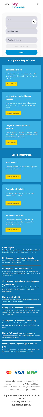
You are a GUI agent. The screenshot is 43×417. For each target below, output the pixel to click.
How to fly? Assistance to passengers (18, 333)
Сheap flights (8, 247)
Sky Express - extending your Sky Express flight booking (20, 283)
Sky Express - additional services (17, 268)
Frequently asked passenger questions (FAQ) (19, 345)
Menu (7, 4)
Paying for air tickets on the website (18, 308)
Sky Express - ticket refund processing (19, 320)
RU (37, 4)
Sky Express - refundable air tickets (18, 258)
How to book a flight (11, 297)
